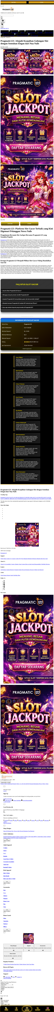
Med (5, 1004)
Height (2, 1003)
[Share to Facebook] (4, 510)
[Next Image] (1, 75)
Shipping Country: (5, 983)
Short (2, 1004)
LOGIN (29, 223)
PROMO (6, 1010)
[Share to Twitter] (4, 508)
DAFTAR (14, 2)
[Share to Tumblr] (4, 518)
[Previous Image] (2, 75)
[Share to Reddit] (4, 516)
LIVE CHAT (47, 1010)
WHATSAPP (37, 1010)
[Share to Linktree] (4, 512)
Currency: (3, 986)
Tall (8, 1004)
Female (6, 1001)
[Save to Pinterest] (4, 514)
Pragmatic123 (4, 240)
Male (2, 1001)
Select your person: (5, 1000)
